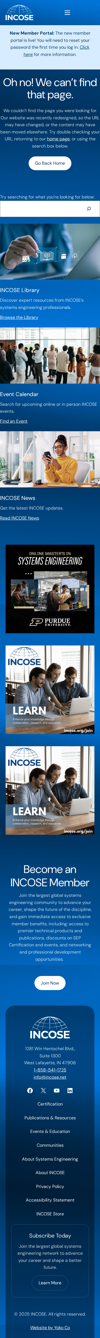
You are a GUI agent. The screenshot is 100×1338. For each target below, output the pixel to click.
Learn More (50, 1283)
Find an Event (14, 421)
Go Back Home (50, 163)
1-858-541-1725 (50, 1070)
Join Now (50, 983)
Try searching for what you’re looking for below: (47, 197)
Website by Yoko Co (50, 1328)
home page (58, 139)
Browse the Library (19, 317)
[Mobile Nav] (67, 12)
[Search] (89, 209)
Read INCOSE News (19, 518)
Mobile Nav (67, 12)
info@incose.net (50, 1077)
